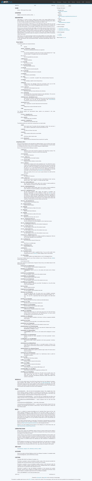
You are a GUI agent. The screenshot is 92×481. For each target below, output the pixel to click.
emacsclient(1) (52, 99)
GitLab (73, 2)
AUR (83, 2)
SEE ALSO (18, 446)
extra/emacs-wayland (63, 11)
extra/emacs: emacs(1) (63, 28)
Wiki (69, 2)
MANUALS (18, 379)
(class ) (27, 265)
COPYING (17, 457)
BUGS (16, 409)
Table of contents (61, 24)
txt (63, 37)
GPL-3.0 (30, 479)
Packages (59, 2)
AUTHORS (18, 451)
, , (25, 159)
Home (54, 2)
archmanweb (39, 477)
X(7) (50, 192)
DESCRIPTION (19, 17)
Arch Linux (7, 2)
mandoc (45, 477)
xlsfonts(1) (40, 170)
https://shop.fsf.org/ (46, 382)
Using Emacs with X (20, 141)
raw (65, 37)
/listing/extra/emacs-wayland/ (64, 22)
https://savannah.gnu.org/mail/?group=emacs (26, 425)
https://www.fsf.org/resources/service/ (29, 422)
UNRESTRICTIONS (20, 428)
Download (88, 2)
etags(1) (25, 448)
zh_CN (60, 34)
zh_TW (60, 35)
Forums (64, 2)
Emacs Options (19, 42)
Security (78, 2)
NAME (16, 8)
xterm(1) (35, 253)
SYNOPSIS (18, 12)
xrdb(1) (53, 258)
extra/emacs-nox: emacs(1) (64, 29)
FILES (16, 389)
